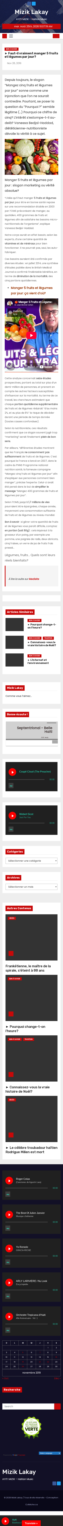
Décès (11, 918)
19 (23, 1362)
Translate (21, 1455)
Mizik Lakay (31, 12)
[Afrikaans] (37, 1445)
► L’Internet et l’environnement (38, 662)
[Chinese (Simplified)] (45, 1445)
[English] (49, 1445)
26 (23, 1366)
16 (56, 1357)
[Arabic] (41, 1445)
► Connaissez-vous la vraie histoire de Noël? (42, 644)
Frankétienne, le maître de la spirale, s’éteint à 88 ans (28, 968)
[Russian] (49, 1449)
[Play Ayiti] (5, 1521)
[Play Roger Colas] (9, 1180)
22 (48, 1362)
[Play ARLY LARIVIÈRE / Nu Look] (9, 1282)
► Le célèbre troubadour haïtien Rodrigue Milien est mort (31, 1150)
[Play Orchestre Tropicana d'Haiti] (9, 1316)
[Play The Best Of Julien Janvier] (9, 1214)
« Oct (5, 1378)
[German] (57, 1445)
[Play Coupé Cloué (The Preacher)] (12, 772)
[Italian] (41, 1449)
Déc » (57, 1378)
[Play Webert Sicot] (12, 815)
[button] (49, 36)
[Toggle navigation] (11, 36)
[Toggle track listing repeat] (11, 785)
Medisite (34, 579)
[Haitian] (37, 1449)
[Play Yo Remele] (9, 1248)
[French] (53, 1445)
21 (40, 1362)
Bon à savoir (11, 49)
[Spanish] (53, 1449)
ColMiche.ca (31, 1504)
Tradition (48, 638)
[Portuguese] (45, 1449)
